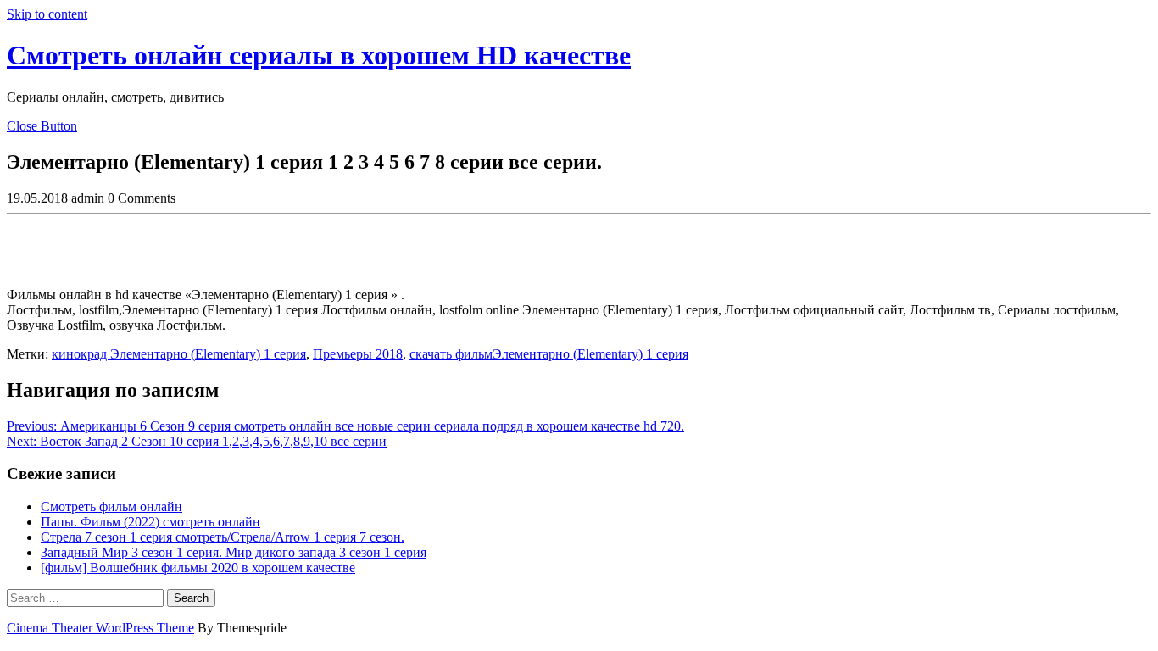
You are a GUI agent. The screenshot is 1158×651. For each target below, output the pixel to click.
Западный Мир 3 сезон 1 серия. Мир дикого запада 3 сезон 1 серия (233, 552)
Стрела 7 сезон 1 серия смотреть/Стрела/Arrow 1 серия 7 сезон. (222, 537)
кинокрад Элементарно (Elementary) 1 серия (179, 354)
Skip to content (47, 14)
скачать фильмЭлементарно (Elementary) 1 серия (548, 354)
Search (191, 598)
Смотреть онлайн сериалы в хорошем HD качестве (319, 55)
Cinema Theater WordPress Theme (100, 627)
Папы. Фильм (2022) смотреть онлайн (150, 522)
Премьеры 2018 (358, 354)
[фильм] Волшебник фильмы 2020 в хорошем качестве (198, 567)
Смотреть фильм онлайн (111, 506)
